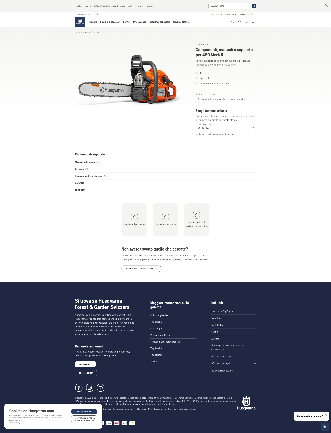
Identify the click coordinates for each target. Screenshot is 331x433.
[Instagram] (90, 388)
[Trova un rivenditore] (239, 22)
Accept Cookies (84, 412)
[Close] (100, 407)
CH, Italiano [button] (96, 14)
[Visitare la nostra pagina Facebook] (79, 388)
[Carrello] (253, 22)
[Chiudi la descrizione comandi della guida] (326, 415)
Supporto (215, 14)
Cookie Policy (15, 423)
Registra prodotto (228, 14)
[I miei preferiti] (246, 22)
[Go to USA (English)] (254, 6)
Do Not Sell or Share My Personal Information (84, 419)
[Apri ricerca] (233, 22)
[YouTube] (100, 388)
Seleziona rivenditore (246, 14)
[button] (93, 22)
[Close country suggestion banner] (326, 5)
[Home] (80, 22)
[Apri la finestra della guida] (325, 427)
